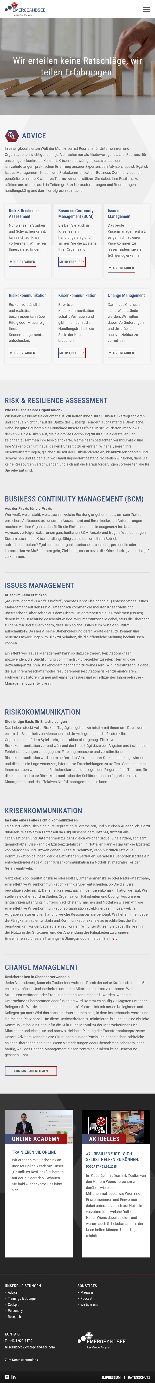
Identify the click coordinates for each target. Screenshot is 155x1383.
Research (14, 1317)
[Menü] (144, 9)
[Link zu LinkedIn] (13, 1377)
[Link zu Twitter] (7, 1377)
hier (112, 938)
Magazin (87, 1292)
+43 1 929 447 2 (18, 1341)
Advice (12, 1292)
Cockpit (13, 1305)
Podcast (86, 1298)
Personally (15, 1311)
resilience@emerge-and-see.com (30, 1347)
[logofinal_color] (25, 9)
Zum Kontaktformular (20, 1360)
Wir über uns (89, 1305)
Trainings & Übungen (22, 1298)
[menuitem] (144, 9)
